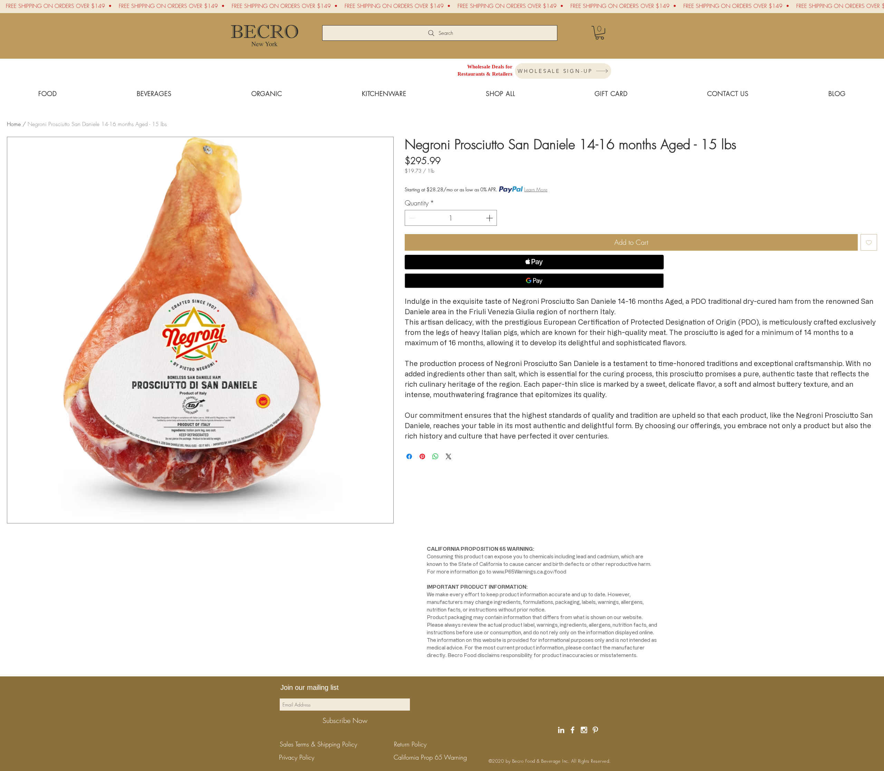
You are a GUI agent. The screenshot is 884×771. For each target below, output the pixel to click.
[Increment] (490, 217)
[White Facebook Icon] (572, 729)
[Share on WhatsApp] (435, 456)
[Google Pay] (534, 280)
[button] (600, 32)
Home (14, 124)
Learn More (535, 189)
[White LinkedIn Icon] (561, 729)
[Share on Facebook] (409, 456)
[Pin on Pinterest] (422, 456)
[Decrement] (411, 217)
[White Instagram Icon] (583, 729)
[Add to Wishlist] (869, 242)
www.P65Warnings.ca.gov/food (529, 572)
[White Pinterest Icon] (595, 729)
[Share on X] (448, 456)
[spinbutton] (450, 217)
